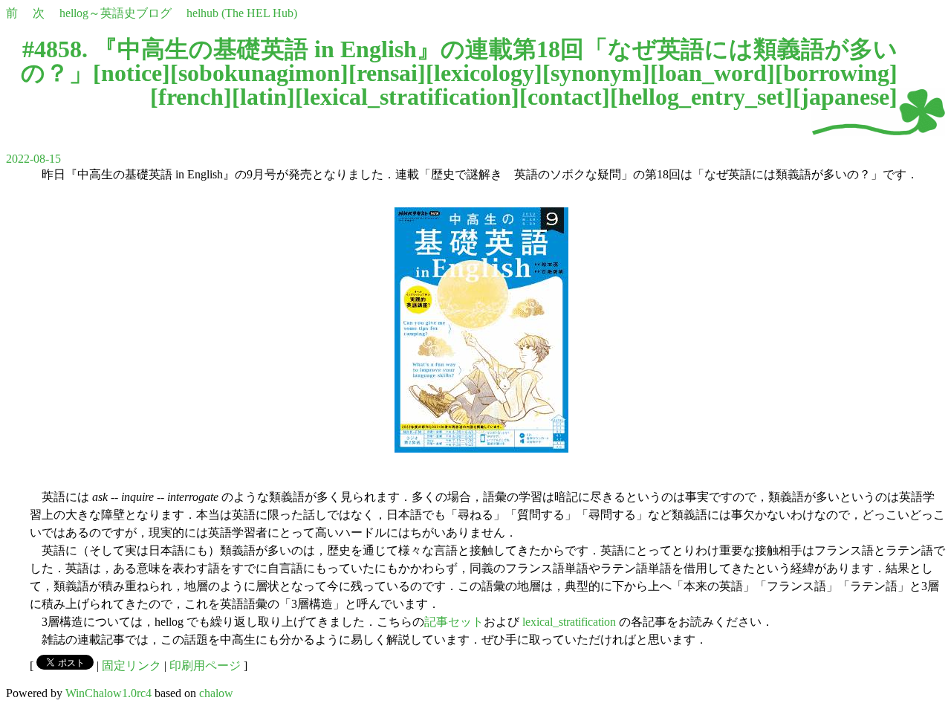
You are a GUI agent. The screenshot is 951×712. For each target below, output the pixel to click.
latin (263, 96)
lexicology (484, 72)
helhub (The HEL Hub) (241, 13)
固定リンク (131, 665)
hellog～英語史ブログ (115, 13)
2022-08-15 (33, 158)
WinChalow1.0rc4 (108, 693)
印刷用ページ (205, 665)
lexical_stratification (407, 96)
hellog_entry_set (701, 96)
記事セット (454, 621)
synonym (596, 72)
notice (131, 72)
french (191, 96)
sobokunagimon (259, 72)
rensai (387, 72)
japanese (845, 96)
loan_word (712, 72)
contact (565, 96)
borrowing (836, 72)
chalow (216, 693)
